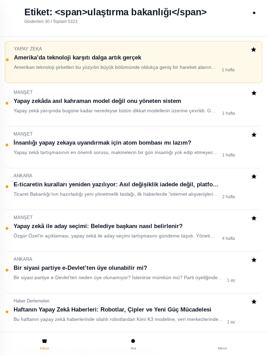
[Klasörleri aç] (12, 12)
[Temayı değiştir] (254, 12)
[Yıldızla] (253, 50)
